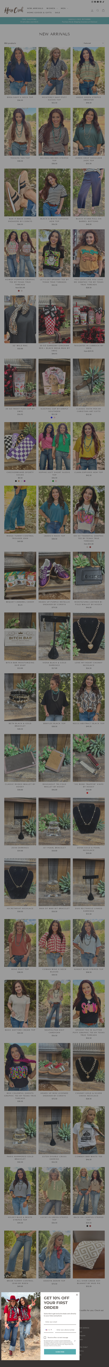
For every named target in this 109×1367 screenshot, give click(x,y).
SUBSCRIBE (60, 1352)
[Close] (77, 1294)
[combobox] (48, 1330)
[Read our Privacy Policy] (75, 1341)
